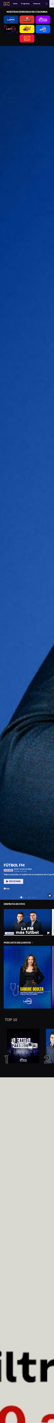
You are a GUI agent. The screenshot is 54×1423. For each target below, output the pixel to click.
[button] (46, 3)
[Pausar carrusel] (50, 895)
